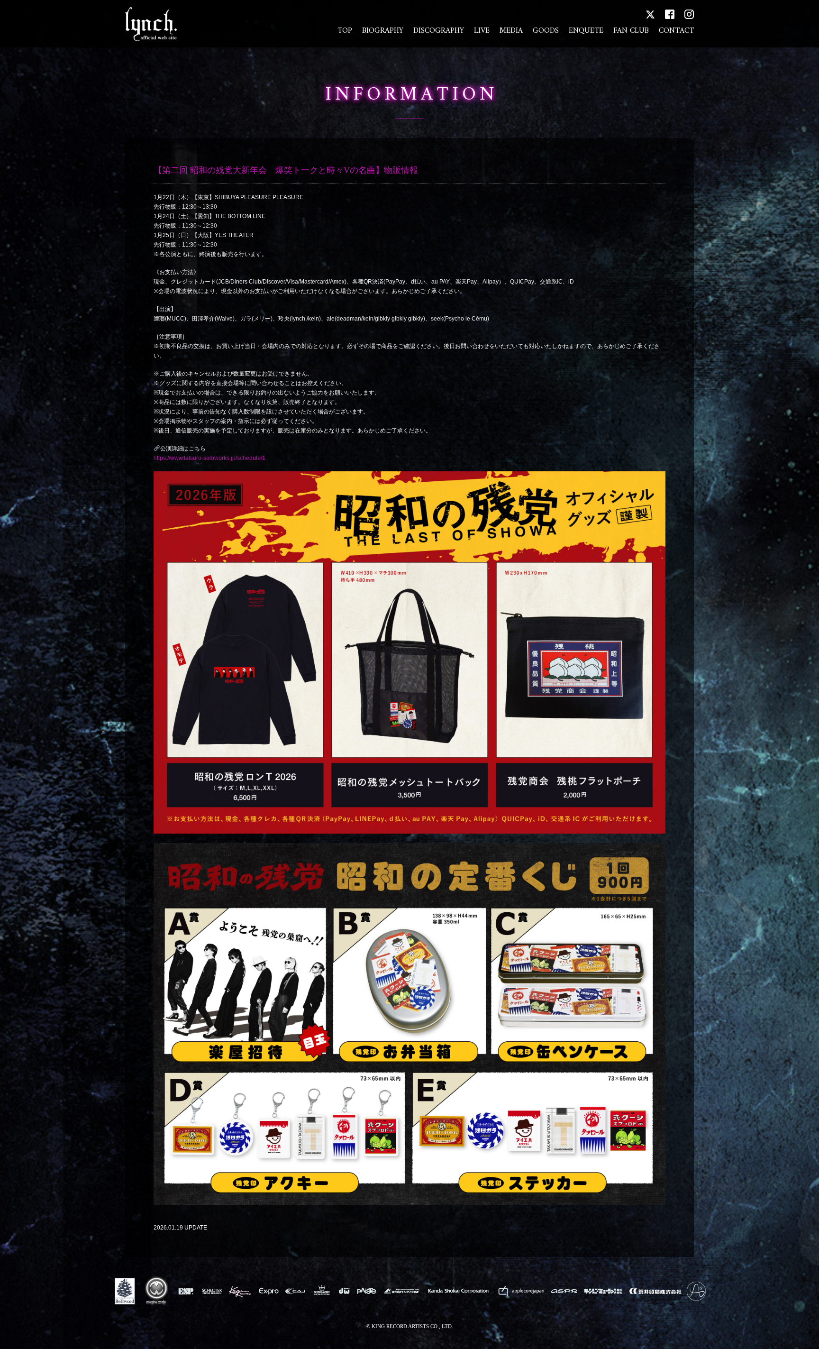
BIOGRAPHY (382, 30)
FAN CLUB (631, 30)
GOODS (546, 30)
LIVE (482, 30)
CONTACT (676, 30)
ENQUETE (586, 30)
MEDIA (511, 30)
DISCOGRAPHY (438, 30)
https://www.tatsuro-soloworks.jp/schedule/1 (209, 458)
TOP (344, 30)
